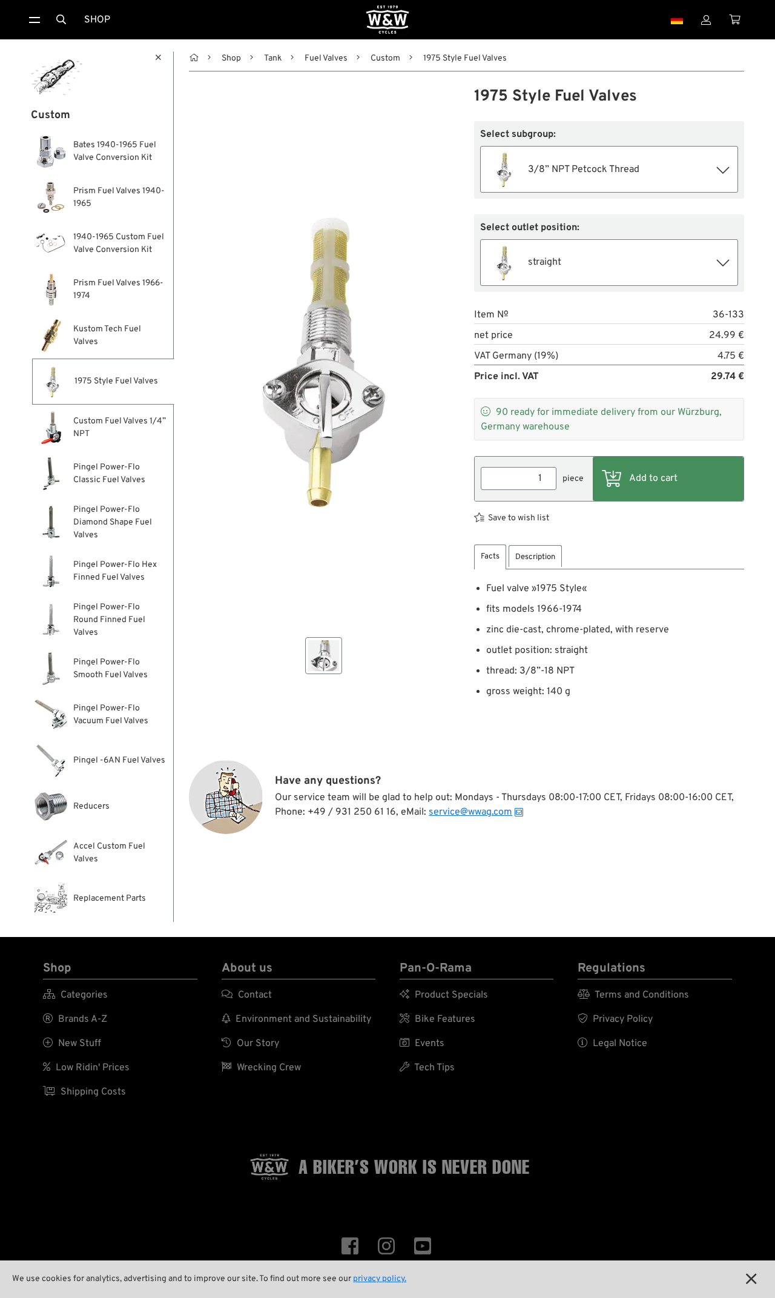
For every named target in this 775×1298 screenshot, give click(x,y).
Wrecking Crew (261, 1068)
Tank (273, 58)
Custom (385, 58)
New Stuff (72, 1044)
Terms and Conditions (633, 995)
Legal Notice (612, 1044)
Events (422, 1044)
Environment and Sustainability (296, 1019)
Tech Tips (427, 1068)
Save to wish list (518, 518)
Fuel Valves (326, 58)
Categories (75, 995)
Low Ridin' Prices (86, 1068)
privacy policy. (379, 1279)
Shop (97, 20)
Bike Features (437, 1019)
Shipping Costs (84, 1092)
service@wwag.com (470, 812)
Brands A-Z (75, 1019)
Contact (247, 995)
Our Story (250, 1044)
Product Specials (444, 995)
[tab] (490, 557)
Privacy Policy (615, 1019)
